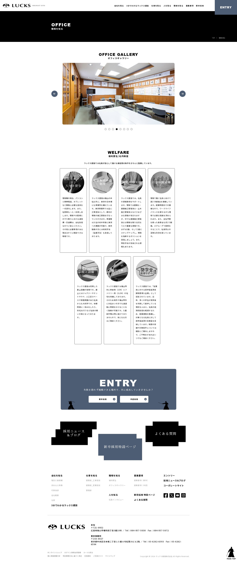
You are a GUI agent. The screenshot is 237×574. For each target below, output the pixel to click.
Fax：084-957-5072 (158, 530)
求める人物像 (57, 485)
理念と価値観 (57, 480)
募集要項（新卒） (141, 480)
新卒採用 (200, 5)
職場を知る (178, 5)
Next (182, 94)
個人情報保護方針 (54, 556)
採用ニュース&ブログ (175, 480)
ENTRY (226, 7)
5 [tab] (121, 129)
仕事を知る (156, 5)
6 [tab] (124, 129)
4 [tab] (117, 129)
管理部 (89, 490)
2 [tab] (110, 129)
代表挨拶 (55, 490)
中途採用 (134, 399)
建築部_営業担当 (93, 485)
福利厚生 (112, 480)
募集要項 (190, 5)
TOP (213, 38)
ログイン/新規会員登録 (72, 552)
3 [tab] (113, 129)
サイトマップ (110, 556)
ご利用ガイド (98, 556)
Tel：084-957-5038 (135, 530)
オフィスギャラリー (117, 485)
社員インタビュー (116, 499)
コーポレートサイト (174, 485)
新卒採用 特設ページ (144, 494)
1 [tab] (106, 129)
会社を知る (119, 5)
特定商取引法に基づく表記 (72, 556)
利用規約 (87, 556)
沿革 (53, 500)
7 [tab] (128, 129)
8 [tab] (132, 129)
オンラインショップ (55, 552)
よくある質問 (141, 499)
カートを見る (88, 552)
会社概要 (55, 495)
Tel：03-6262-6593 (153, 541)
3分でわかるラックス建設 (137, 5)
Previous (54, 94)
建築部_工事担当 (93, 480)
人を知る (167, 5)
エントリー (169, 475)
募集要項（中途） (141, 485)
